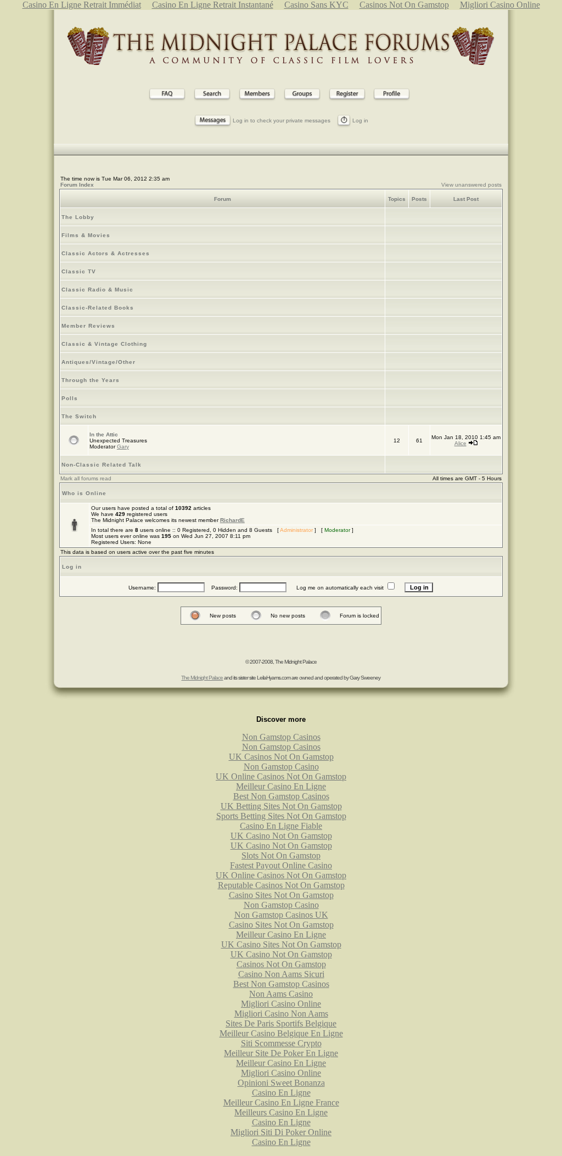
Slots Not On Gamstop (281, 855)
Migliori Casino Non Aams (281, 1013)
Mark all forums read (85, 478)
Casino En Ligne (281, 1092)
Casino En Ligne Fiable (281, 825)
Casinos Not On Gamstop (281, 964)
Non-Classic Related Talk (101, 465)
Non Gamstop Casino (281, 766)
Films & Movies (85, 235)
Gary (123, 447)
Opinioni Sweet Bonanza (281, 1082)
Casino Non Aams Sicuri (281, 974)
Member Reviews (88, 326)
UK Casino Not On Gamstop (281, 835)
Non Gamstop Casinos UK (281, 914)
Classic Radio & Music (97, 290)
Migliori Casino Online (281, 1003)
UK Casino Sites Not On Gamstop (281, 944)
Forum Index (77, 185)
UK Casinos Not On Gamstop (281, 756)
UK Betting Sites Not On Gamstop (281, 806)
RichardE (232, 520)
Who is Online (84, 493)
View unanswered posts (471, 185)
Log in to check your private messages (281, 120)
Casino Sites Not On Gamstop (281, 895)
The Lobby (77, 217)
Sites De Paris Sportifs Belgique (281, 1023)
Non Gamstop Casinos (281, 737)
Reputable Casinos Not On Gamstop (281, 885)
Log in (360, 120)
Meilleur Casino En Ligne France (281, 1102)
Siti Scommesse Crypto (281, 1043)
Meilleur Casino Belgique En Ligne (281, 1033)
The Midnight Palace (202, 678)
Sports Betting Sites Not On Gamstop (281, 816)
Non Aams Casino (281, 993)
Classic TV (78, 271)
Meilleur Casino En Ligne (281, 786)
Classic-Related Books (97, 308)
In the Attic (103, 434)
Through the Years (90, 380)
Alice (460, 443)
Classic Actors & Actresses (105, 253)
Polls (69, 398)
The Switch (79, 416)
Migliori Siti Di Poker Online (281, 1132)
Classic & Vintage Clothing (104, 344)
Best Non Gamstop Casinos (281, 796)
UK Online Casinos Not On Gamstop (281, 776)
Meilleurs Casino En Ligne (281, 1112)
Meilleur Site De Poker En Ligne (281, 1053)
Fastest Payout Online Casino (281, 865)
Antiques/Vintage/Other (98, 362)
